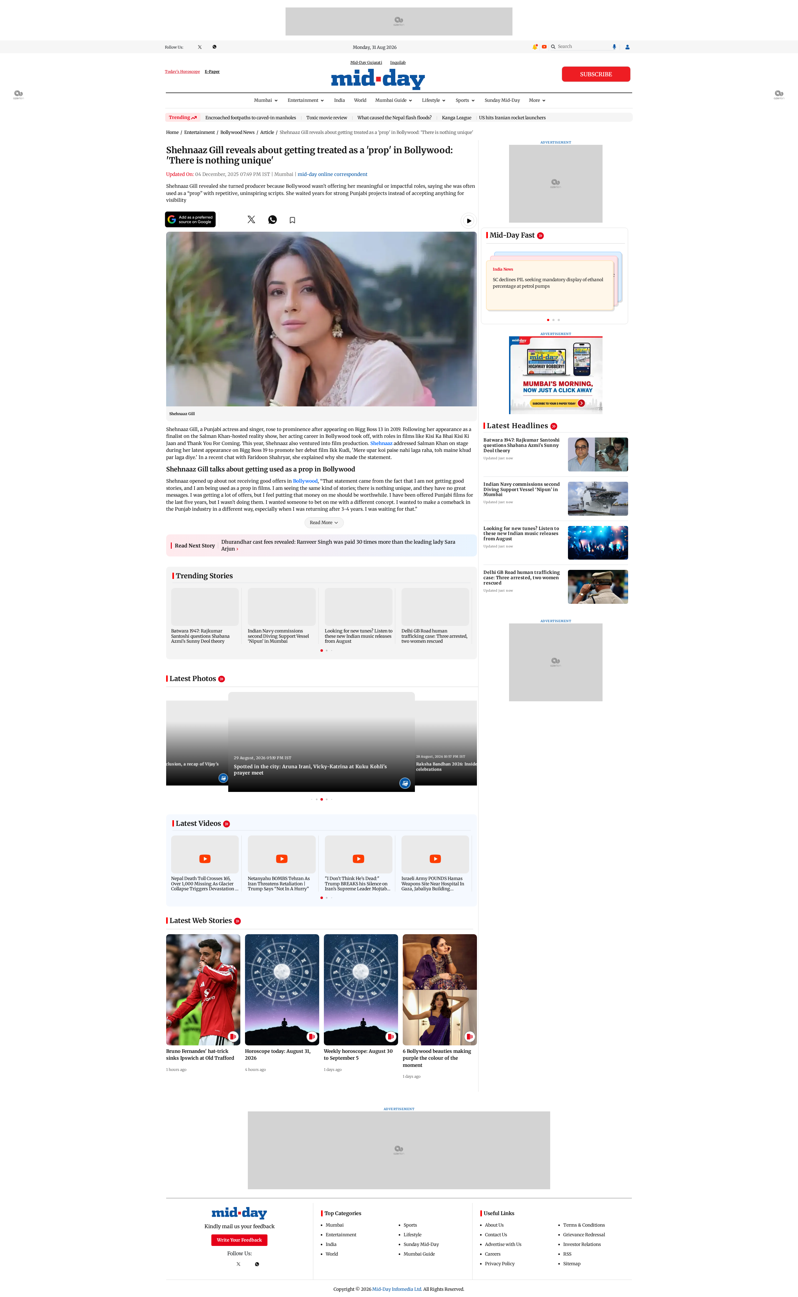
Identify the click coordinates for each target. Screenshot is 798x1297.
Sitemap (572, 1263)
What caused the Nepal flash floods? (395, 118)
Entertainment (303, 100)
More (534, 100)
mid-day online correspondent (333, 174)
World (360, 100)
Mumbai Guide (390, 100)
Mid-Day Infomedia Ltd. (397, 1289)
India (339, 100)
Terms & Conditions (584, 1225)
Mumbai (263, 100)
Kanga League (456, 118)
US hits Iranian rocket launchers (512, 118)
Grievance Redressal (584, 1235)
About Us (494, 1225)
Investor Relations (582, 1244)
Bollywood (305, 481)
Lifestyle (431, 100)
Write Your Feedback (239, 1240)
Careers (493, 1254)
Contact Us (496, 1235)
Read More (321, 522)
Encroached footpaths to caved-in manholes (250, 118)
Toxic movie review (326, 118)
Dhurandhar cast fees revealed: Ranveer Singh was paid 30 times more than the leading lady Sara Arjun (338, 545)
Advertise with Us (503, 1244)
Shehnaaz (382, 443)
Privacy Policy (500, 1263)
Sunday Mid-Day (502, 100)
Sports (462, 100)
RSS (567, 1254)
